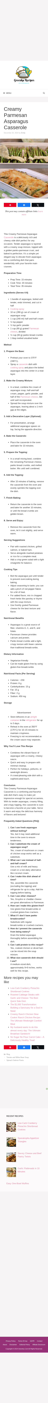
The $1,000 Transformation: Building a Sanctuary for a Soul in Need (26, 1007)
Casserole (9, 237)
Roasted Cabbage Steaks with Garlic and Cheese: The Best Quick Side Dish (24, 997)
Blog (8, 1054)
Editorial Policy (24, 1345)
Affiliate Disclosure (38, 1345)
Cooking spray (17, 309)
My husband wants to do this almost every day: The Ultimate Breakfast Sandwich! (25, 1030)
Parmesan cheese (29, 397)
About (5, 1345)
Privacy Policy (10, 1341)
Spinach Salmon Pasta (15, 1060)
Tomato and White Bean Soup (18, 1057)
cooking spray (17, 367)
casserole (23, 364)
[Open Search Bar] (44, 93)
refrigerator (31, 720)
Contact (39, 1341)
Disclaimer (13, 1345)
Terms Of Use (22, 1341)
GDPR (32, 1341)
